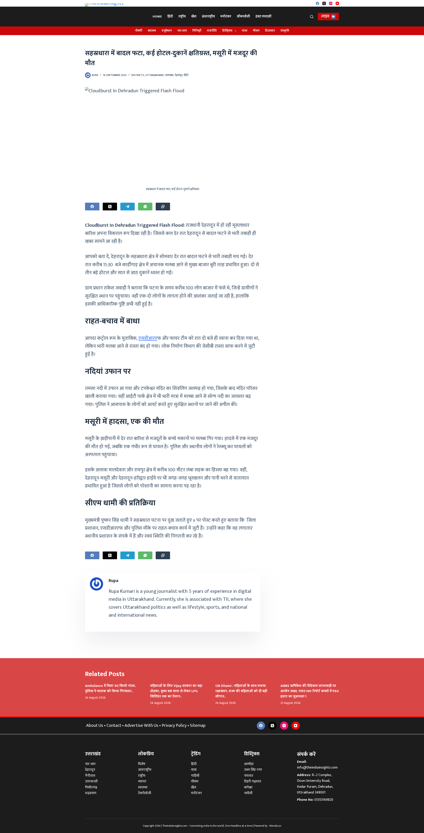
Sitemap (198, 725)
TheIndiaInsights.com (175, 826)
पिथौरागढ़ (91, 787)
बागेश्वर (248, 787)
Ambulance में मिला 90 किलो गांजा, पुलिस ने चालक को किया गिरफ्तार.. (110, 688)
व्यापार (142, 781)
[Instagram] (330, 3)
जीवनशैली (243, 16)
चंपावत (248, 776)
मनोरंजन (225, 16)
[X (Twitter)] (324, 3)
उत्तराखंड (169, 75)
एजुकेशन (167, 30)
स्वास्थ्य (152, 30)
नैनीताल (90, 776)
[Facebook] (317, 3)
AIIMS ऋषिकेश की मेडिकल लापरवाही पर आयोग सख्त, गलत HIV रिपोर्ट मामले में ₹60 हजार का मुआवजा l (309, 691)
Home (157, 16)
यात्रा (244, 30)
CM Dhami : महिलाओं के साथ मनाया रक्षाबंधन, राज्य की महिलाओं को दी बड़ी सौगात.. (241, 691)
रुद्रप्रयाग (90, 793)
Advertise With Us (141, 725)
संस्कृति (284, 30)
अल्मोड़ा (249, 764)
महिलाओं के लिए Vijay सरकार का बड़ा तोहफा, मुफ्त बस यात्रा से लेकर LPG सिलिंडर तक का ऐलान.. (176, 691)
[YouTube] (337, 3)
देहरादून (179, 75)
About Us (94, 725)
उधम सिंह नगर (253, 770)
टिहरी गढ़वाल (252, 781)
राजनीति (212, 30)
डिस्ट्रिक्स (227, 30)
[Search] (311, 16)
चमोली (248, 793)
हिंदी (170, 16)
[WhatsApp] (145, 206)
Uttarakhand (155, 75)
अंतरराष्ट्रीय (208, 16)
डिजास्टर (270, 30)
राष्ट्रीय (182, 16)
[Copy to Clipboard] (163, 206)
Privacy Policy (174, 725)
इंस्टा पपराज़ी (263, 16)
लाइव (325, 16)
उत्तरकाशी (91, 781)
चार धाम (182, 30)
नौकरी (138, 30)
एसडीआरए (147, 338)
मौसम (256, 30)
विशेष (141, 764)
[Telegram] (127, 206)
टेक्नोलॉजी (144, 793)
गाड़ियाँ (195, 776)
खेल (193, 16)
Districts (137, 75)
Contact (113, 725)
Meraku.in (275, 826)
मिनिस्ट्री (196, 30)
